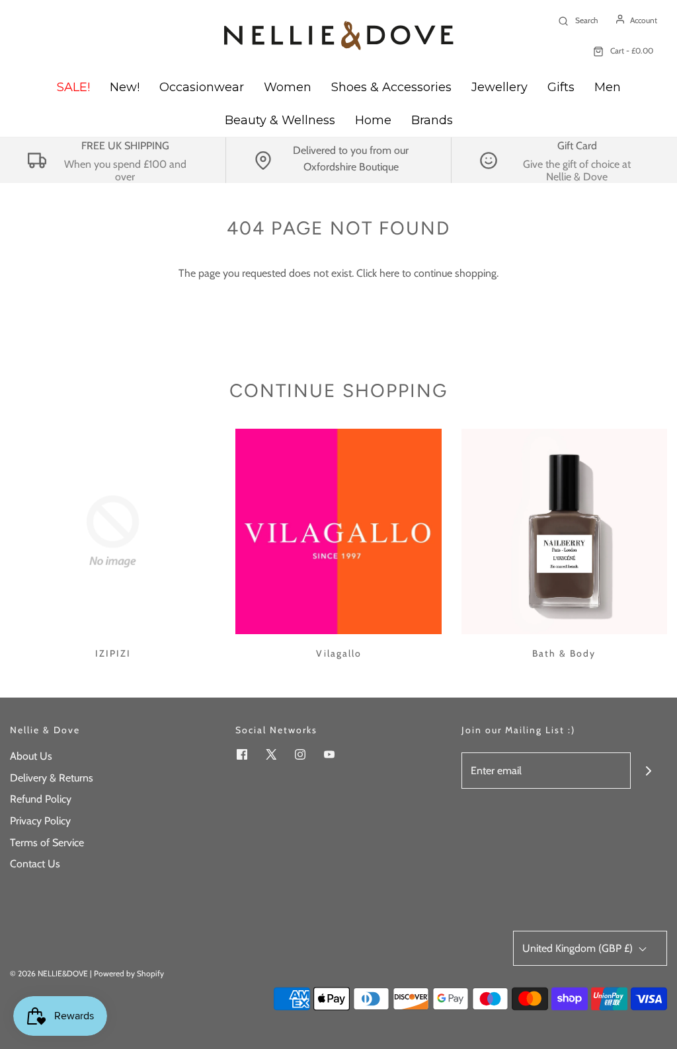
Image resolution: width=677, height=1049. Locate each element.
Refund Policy (40, 799)
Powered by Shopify (129, 973)
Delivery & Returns (51, 778)
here (389, 273)
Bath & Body (564, 653)
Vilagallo (339, 653)
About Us (31, 756)
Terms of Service (47, 842)
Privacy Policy (40, 820)
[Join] (649, 770)
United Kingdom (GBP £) (578, 948)
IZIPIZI (113, 653)
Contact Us (35, 863)
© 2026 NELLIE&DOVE (49, 973)
